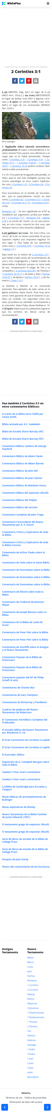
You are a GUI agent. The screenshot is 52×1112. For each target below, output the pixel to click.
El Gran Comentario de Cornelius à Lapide (26, 739)
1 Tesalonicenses (35, 1012)
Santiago (31, 1044)
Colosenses (33, 1008)
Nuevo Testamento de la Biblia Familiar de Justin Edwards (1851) (24, 816)
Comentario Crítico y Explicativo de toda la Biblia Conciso (25, 544)
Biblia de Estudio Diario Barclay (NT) (22, 431)
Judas (30, 1072)
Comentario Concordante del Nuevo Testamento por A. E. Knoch (22, 523)
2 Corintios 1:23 (19, 184)
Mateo (30, 957)
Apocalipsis (33, 1076)
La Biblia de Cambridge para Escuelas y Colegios (24, 788)
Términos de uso (14, 1097)
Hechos (31, 975)
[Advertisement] (26, 33)
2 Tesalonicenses (35, 1017)
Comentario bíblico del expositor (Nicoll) (25, 492)
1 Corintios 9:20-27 (26, 162)
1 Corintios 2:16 (17, 159)
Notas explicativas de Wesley (18, 807)
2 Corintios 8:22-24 (25, 270)
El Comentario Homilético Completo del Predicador (24, 721)
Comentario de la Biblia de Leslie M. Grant (22, 624)
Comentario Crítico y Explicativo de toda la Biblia (25, 533)
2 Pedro (31, 1053)
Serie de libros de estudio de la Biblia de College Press (25, 840)
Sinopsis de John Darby (15, 859)
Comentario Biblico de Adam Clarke (22, 456)
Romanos (32, 980)
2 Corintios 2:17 (40, 254)
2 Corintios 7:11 (16, 217)
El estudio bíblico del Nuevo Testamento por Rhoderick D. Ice (25, 731)
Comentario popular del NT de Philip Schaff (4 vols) (23, 679)
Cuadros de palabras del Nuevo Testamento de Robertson (20, 711)
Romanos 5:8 (33, 217)
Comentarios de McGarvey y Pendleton (24, 702)
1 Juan (30, 1058)
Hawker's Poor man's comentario (21, 772)
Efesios (30, 998)
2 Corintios (32, 989)
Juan (29, 971)
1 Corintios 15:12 (41, 245)
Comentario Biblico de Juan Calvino (22, 478)
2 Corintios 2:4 (36, 184)
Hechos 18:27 (32, 277)
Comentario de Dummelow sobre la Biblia (26, 569)
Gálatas (31, 994)
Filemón (31, 1035)
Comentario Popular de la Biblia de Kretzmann (22, 658)
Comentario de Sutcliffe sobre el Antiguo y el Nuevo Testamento (25, 648)
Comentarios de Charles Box (18, 687)
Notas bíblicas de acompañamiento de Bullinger (24, 798)
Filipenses (32, 1003)
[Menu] (48, 3)
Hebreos (31, 1040)
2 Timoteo (32, 1026)
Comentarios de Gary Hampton (20, 695)
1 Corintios (32, 985)
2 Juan (30, 1063)
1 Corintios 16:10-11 (12, 274)
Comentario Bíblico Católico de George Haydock (24, 447)
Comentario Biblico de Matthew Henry (24, 485)
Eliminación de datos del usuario (26, 1102)
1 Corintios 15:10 (18, 166)
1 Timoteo (32, 1021)
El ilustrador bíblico (13, 754)
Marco (30, 962)
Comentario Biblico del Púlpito (19, 500)
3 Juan (30, 1067)
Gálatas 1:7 (8, 249)
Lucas (30, 966)
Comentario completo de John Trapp (22, 514)
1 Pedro (31, 1049)
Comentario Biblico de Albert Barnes (23, 463)
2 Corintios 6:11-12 (20, 202)
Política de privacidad (35, 1097)
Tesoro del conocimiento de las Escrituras (26, 866)
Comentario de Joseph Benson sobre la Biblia (24, 613)
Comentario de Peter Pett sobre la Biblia (25, 632)
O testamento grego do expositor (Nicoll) (25, 824)
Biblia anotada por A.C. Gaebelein (21, 424)
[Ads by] (12, 141)
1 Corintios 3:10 (35, 159)
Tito (29, 1031)
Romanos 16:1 (9, 211)
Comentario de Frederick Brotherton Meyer (23, 603)
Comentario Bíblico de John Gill (20, 470)
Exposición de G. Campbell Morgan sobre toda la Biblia (25, 763)
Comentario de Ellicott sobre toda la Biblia (22, 593)
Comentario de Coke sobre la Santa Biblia (25, 562)
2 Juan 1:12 (16, 280)
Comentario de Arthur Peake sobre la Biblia (23, 554)
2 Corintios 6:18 (39, 202)
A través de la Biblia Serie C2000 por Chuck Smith (22, 415)
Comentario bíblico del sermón (19, 507)
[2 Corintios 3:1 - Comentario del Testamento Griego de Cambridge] (15, 81)
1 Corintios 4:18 (23, 245)
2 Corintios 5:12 (33, 199)
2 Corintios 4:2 (16, 199)
